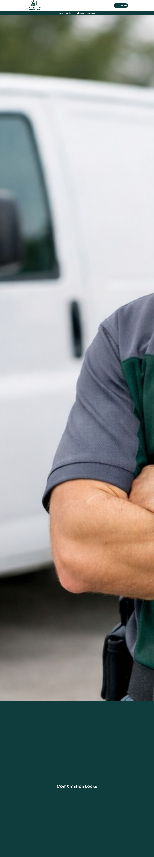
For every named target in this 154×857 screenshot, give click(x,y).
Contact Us (91, 13)
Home (61, 13)
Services (69, 13)
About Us (80, 13)
